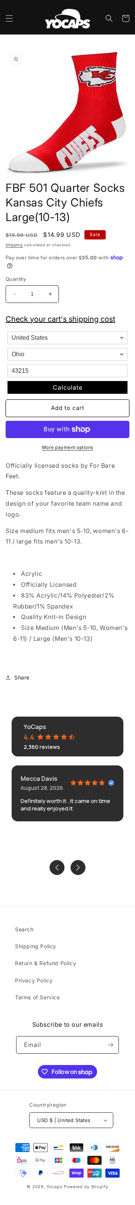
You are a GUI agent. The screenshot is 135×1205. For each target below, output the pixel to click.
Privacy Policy (33, 980)
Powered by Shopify (86, 1186)
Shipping (14, 245)
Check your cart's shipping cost (60, 319)
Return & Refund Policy (45, 963)
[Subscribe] (110, 1045)
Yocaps (54, 1186)
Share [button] (22, 677)
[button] (9, 18)
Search (24, 929)
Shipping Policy (35, 946)
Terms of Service (37, 997)
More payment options (67, 447)
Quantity (16, 279)
